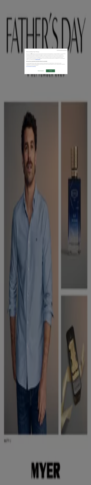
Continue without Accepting (62, 50)
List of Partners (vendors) (31, 66)
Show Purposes (41, 70)
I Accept (50, 70)
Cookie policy (37, 59)
